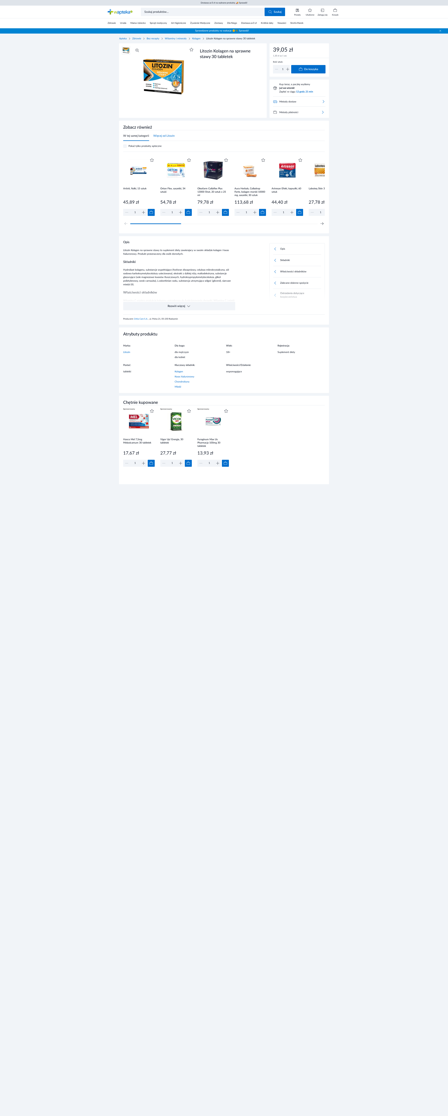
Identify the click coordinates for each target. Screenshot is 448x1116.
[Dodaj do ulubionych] (191, 49)
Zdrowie (136, 38)
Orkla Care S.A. (141, 319)
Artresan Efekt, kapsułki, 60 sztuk (286, 190)
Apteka (123, 38)
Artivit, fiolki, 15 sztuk (134, 188)
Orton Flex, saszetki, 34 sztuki (172, 190)
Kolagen (196, 38)
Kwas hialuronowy (184, 376)
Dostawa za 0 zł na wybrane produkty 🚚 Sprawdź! (224, 3)
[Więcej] (323, 112)
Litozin (126, 352)
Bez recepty (153, 38)
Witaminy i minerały (176, 38)
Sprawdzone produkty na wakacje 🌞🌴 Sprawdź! (222, 31)
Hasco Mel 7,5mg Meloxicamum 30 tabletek (137, 441)
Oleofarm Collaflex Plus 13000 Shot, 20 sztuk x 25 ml (211, 191)
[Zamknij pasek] (440, 31)
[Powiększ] (137, 50)
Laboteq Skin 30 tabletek (322, 188)
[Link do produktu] (139, 186)
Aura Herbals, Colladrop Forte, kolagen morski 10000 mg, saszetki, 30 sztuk (249, 191)
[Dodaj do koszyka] (151, 212)
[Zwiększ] (287, 69)
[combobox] (203, 12)
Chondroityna (182, 382)
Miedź (178, 387)
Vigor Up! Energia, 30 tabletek (171, 441)
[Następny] (322, 223)
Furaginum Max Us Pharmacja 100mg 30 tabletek (208, 442)
